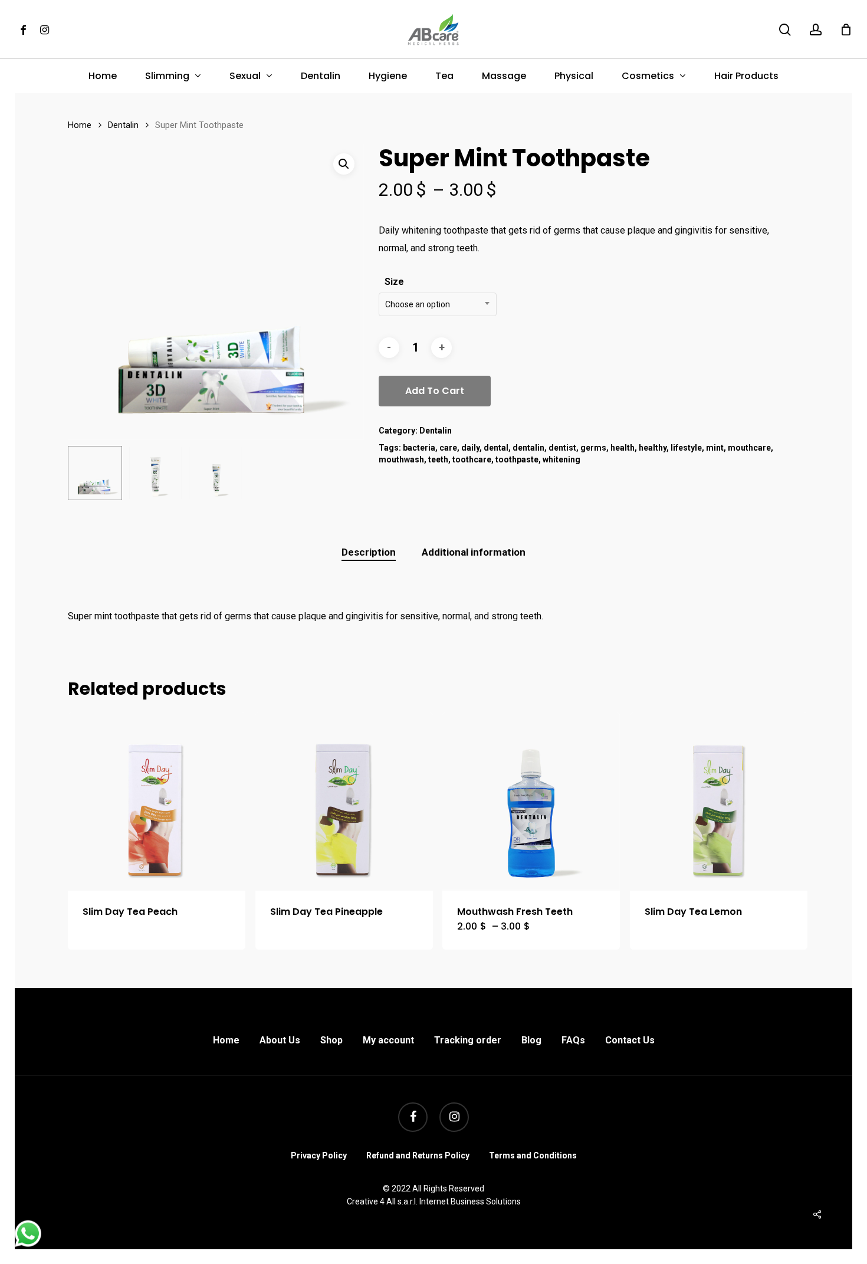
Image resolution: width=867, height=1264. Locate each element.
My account (388, 1040)
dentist (562, 447)
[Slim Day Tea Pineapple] (344, 801)
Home (79, 125)
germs (593, 447)
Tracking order (467, 1040)
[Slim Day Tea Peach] (156, 801)
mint (715, 447)
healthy (652, 447)
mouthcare (749, 447)
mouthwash (401, 459)
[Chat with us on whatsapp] (28, 1243)
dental (496, 447)
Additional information (474, 552)
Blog (531, 1040)
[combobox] (438, 304)
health (622, 447)
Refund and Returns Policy (417, 1155)
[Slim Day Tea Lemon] (718, 801)
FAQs (573, 1040)
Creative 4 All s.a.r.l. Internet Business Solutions (434, 1201)
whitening (561, 459)
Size (394, 281)
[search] (785, 30)
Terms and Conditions (533, 1155)
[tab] (369, 552)
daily (470, 447)
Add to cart (434, 391)
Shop (331, 1040)
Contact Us (630, 1040)
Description (368, 552)
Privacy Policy (319, 1155)
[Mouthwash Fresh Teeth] (531, 801)
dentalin (528, 447)
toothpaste (516, 459)
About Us (280, 1040)
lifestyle (686, 447)
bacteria (419, 447)
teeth (438, 459)
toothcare (471, 459)
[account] (816, 30)
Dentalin (123, 125)
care (448, 447)
